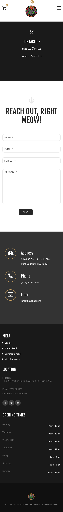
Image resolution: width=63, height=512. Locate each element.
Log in (7, 342)
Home (24, 56)
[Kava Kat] (32, 11)
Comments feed (13, 353)
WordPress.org (12, 359)
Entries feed (11, 348)
